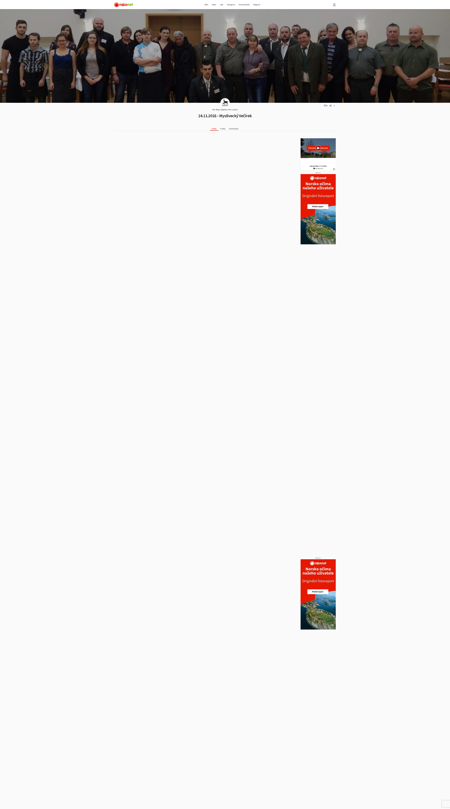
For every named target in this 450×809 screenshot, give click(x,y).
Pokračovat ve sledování (318, 148)
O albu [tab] (222, 128)
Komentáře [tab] (233, 128)
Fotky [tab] (214, 128)
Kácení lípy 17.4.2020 (318, 166)
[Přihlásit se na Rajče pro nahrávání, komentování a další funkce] (334, 5)
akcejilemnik (319, 168)
